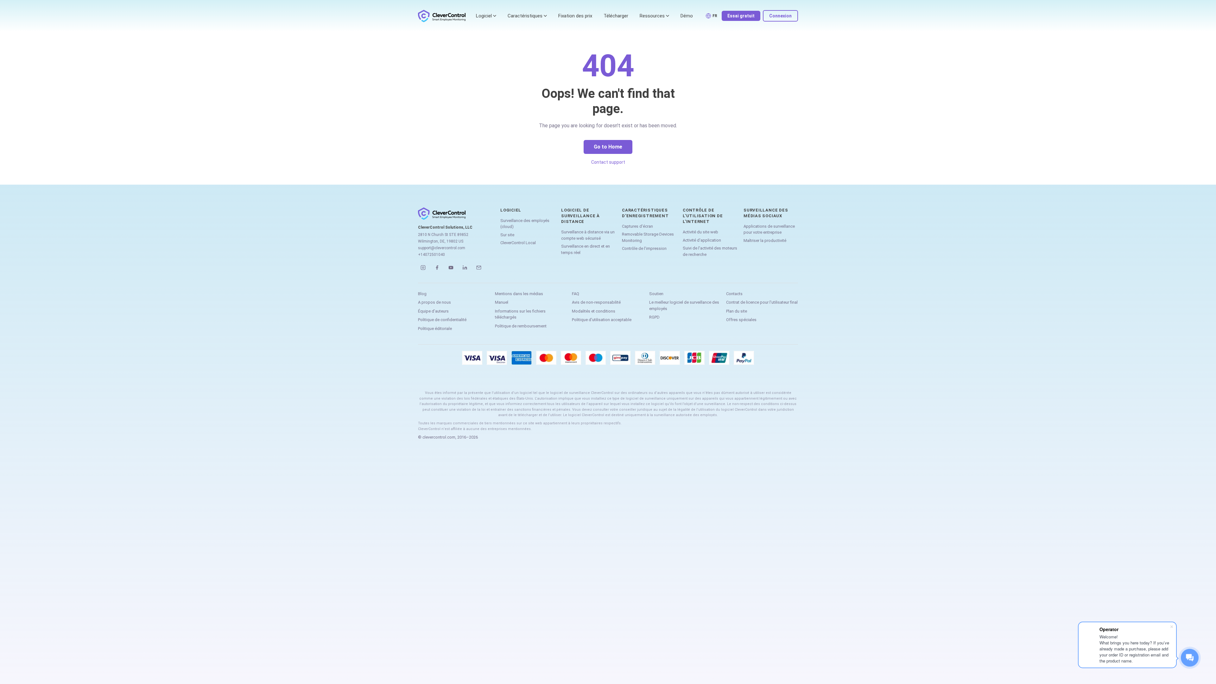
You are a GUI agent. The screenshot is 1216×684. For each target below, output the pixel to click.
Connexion (780, 15)
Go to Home (608, 147)
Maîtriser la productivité (765, 240)
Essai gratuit (741, 15)
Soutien (656, 293)
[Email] (479, 268)
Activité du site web (700, 232)
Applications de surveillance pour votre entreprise (769, 229)
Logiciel (484, 16)
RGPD (654, 317)
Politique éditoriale (435, 328)
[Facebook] (437, 268)
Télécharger (616, 16)
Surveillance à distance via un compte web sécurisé (588, 235)
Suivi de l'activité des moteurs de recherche (710, 251)
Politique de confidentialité (442, 319)
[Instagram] (423, 268)
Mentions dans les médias (519, 293)
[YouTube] (451, 268)
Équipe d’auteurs (433, 311)
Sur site (507, 234)
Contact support (608, 162)
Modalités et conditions (593, 311)
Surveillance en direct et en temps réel (585, 249)
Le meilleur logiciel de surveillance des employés (684, 305)
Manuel (501, 302)
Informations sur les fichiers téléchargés (520, 314)
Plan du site (736, 311)
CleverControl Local (518, 242)
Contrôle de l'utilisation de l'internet (703, 216)
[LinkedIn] (465, 268)
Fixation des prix (575, 16)
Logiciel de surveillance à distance (580, 216)
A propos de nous (434, 302)
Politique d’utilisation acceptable (601, 319)
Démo (687, 16)
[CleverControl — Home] (442, 16)
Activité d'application (702, 240)
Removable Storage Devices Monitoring (648, 237)
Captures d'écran (637, 226)
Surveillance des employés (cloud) (524, 223)
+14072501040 (431, 254)
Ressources (652, 16)
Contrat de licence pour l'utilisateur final (762, 302)
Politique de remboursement (521, 326)
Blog (422, 293)
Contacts (734, 293)
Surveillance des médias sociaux (766, 213)
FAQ (575, 293)
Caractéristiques (525, 16)
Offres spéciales (741, 319)
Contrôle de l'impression (644, 248)
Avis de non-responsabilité (596, 302)
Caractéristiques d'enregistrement (645, 213)
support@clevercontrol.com (441, 248)
